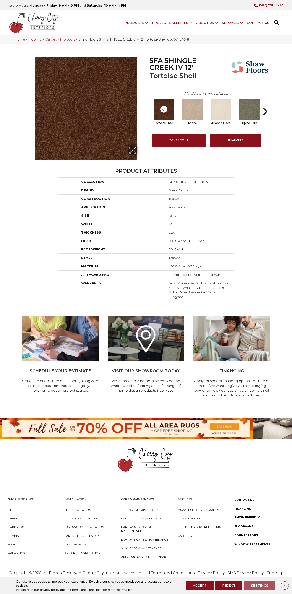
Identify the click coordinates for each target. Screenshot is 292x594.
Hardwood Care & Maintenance (136, 529)
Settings (259, 586)
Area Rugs (16, 553)
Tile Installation (78, 510)
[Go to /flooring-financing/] (231, 357)
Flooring (35, 39)
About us (205, 23)
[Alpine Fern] (249, 109)
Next (265, 104)
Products (134, 23)
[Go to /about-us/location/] (146, 355)
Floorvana (243, 526)
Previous (147, 104)
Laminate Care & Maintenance (144, 539)
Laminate (15, 535)
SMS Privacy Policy (246, 573)
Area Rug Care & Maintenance (145, 556)
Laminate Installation (82, 535)
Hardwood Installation (84, 527)
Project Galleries (170, 23)
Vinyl (12, 544)
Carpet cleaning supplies (198, 510)
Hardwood (17, 527)
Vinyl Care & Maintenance (141, 548)
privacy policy (49, 589)
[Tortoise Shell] (163, 109)
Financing (242, 509)
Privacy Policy (212, 573)
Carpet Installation (81, 518)
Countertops (246, 535)
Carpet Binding (190, 518)
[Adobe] (192, 109)
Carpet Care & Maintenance (143, 518)
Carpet (51, 39)
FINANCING (235, 140)
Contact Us (258, 23)
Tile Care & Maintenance (140, 510)
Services (230, 23)
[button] (146, 23)
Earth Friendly (247, 517)
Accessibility (135, 573)
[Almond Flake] (220, 109)
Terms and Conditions (173, 573)
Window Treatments (252, 544)
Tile (11, 510)
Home (20, 39)
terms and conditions (87, 589)
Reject (228, 586)
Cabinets (185, 535)
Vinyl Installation (79, 544)
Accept (200, 586)
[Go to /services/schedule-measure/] (60, 355)
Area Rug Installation (82, 553)
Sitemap (275, 573)
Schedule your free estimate (201, 527)
